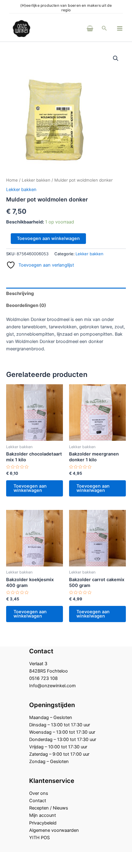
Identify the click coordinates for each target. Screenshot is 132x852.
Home (12, 180)
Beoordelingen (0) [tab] (26, 305)
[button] (104, 28)
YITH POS (39, 837)
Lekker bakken (36, 180)
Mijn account (42, 815)
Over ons (38, 793)
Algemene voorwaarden (54, 830)
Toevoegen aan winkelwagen (48, 238)
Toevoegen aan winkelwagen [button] (30, 488)
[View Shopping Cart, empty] (82, 28)
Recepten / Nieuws (48, 808)
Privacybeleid (42, 823)
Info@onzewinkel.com (52, 685)
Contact (37, 800)
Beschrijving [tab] (20, 293)
